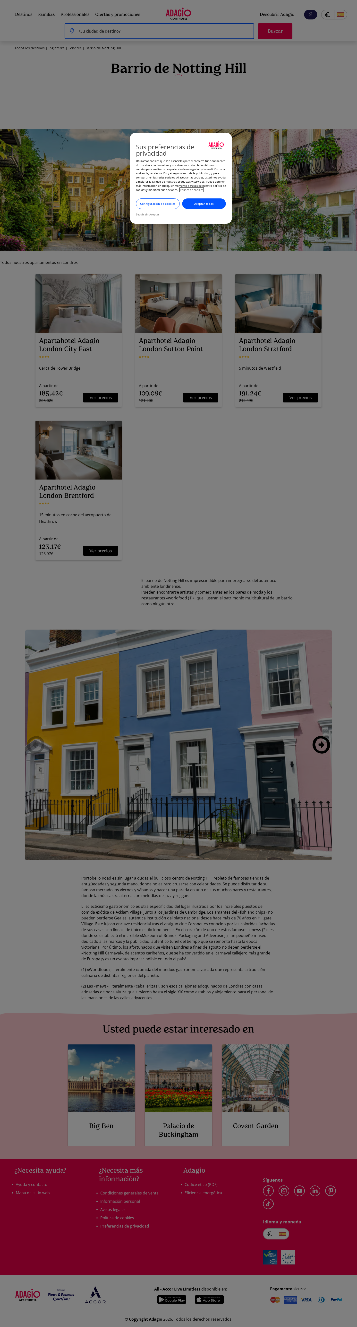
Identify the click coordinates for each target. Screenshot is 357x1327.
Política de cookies (191, 190)
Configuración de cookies (157, 203)
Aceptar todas (203, 203)
